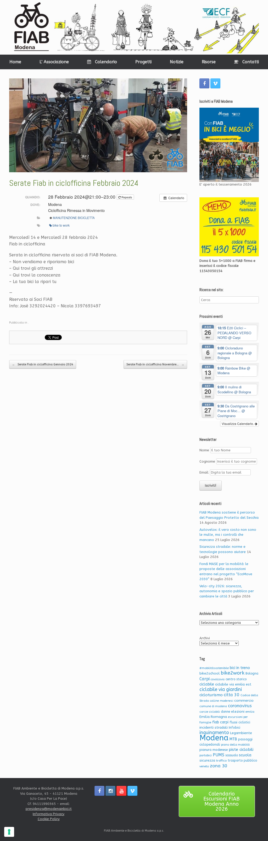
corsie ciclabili (209, 711)
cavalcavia (218, 679)
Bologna (251, 673)
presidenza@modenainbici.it (49, 809)
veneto (204, 766)
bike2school (209, 673)
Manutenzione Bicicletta (73, 218)
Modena (213, 737)
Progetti (143, 61)
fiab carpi (220, 722)
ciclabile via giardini (220, 689)
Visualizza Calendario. (238, 423)
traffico (221, 760)
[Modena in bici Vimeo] (215, 83)
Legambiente (241, 733)
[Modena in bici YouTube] (121, 791)
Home (15, 61)
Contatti (250, 61)
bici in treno (240, 668)
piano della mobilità (235, 744)
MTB (233, 739)
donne (225, 711)
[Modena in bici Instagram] (110, 791)
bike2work (232, 673)
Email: (204, 472)
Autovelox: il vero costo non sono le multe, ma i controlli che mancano (227, 535)
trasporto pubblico (242, 760)
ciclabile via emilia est (233, 684)
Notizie (176, 61)
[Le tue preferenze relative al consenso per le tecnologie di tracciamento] (9, 832)
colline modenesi (221, 700)
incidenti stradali (213, 727)
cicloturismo (211, 695)
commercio (244, 700)
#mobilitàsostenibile (214, 668)
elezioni (237, 711)
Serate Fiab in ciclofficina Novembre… (155, 364)
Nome (204, 450)
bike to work (61, 225)
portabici (205, 755)
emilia (249, 711)
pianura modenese (213, 750)
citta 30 (231, 694)
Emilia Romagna (213, 717)
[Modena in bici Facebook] (204, 83)
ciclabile (206, 684)
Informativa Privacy (48, 814)
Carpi (204, 678)
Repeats (127, 197)
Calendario (106, 61)
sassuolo (231, 755)
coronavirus (240, 705)
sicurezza (207, 760)
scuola (245, 755)
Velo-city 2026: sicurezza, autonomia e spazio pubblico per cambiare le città (226, 591)
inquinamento (214, 732)
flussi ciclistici (240, 722)
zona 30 (218, 766)
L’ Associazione (54, 61)
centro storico (236, 679)
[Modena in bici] (134, 27)
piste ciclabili (241, 749)
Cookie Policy (49, 819)
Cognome (207, 461)
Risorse (209, 61)
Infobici (234, 727)
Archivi (204, 638)
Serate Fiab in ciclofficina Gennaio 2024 (42, 364)
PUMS (218, 754)
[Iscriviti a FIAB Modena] (229, 145)
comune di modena (213, 706)
